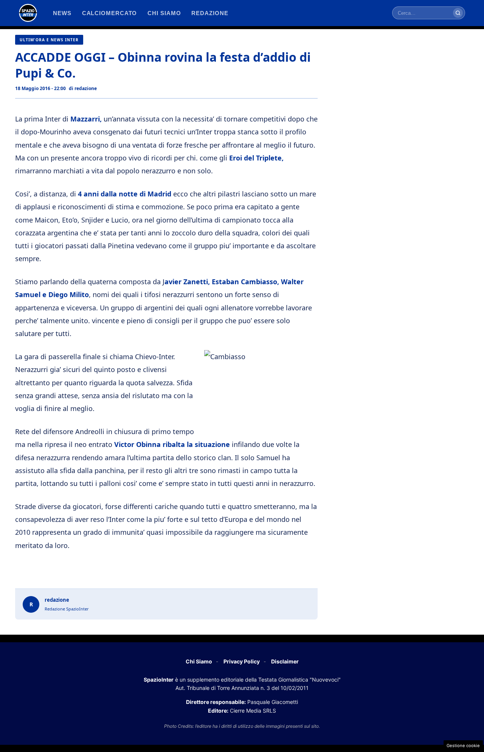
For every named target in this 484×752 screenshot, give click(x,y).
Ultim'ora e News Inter (49, 39)
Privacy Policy (241, 661)
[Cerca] (458, 13)
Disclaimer (285, 661)
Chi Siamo (199, 661)
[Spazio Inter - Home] (28, 13)
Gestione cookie (463, 745)
